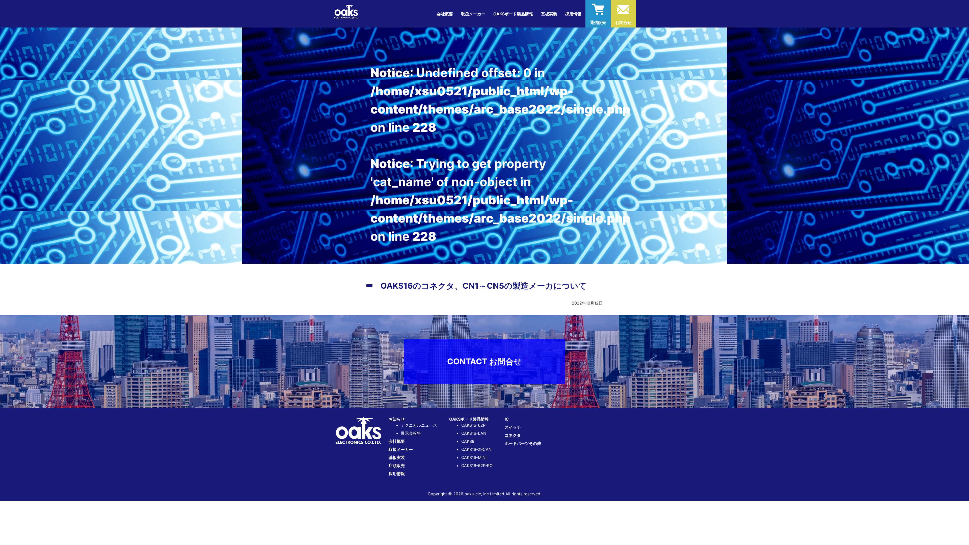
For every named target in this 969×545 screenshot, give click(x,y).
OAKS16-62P (473, 425)
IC (507, 419)
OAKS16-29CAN (476, 449)
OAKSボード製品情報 (469, 419)
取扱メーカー (473, 13)
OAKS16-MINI (474, 457)
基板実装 (549, 13)
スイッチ (513, 427)
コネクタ (513, 435)
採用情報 (573, 13)
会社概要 (445, 13)
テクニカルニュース (419, 425)
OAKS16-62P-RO (477, 465)
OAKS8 (467, 441)
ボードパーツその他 (523, 443)
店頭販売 (397, 465)
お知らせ (397, 419)
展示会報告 (411, 433)
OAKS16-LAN (473, 433)
